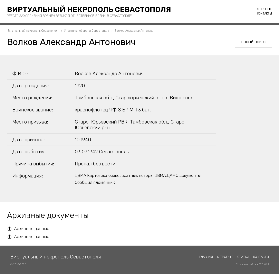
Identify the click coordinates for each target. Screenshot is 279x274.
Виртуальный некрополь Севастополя (89, 9)
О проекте (264, 9)
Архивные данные (31, 228)
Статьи (243, 257)
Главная (206, 257)
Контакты (264, 13)
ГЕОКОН (264, 264)
